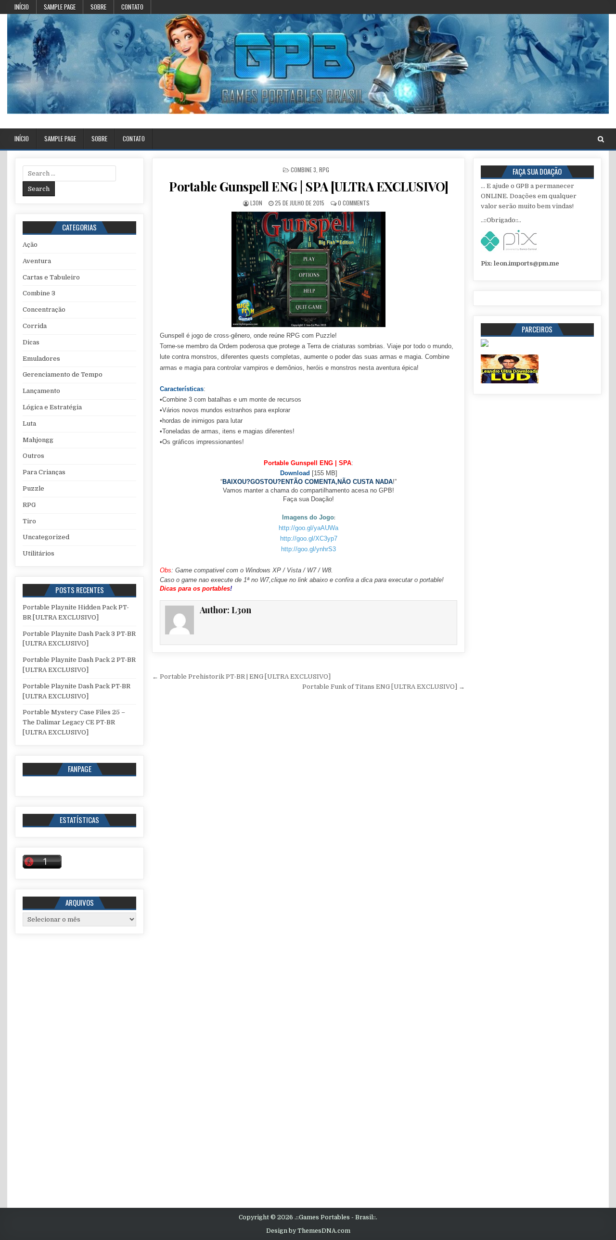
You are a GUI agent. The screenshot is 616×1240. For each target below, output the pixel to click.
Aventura (37, 261)
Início (21, 7)
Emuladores (41, 358)
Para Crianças (44, 472)
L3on (256, 203)
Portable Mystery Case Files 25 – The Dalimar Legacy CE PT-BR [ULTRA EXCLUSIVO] (74, 722)
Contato (132, 7)
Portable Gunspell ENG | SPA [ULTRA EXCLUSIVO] (309, 186)
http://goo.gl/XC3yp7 (308, 538)
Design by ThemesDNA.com (308, 1230)
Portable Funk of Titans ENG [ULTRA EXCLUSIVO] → (383, 686)
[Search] (601, 139)
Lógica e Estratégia (52, 407)
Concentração (44, 309)
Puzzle (33, 488)
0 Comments (354, 203)
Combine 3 (303, 169)
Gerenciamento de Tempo (63, 374)
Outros (33, 455)
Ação (30, 244)
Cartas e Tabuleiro (51, 277)
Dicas (31, 342)
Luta (29, 423)
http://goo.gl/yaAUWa (308, 527)
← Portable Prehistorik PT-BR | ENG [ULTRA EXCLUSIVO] (241, 676)
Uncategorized (46, 537)
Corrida (35, 325)
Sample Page (60, 7)
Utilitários (38, 553)
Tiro (29, 521)
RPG (324, 169)
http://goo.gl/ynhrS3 (308, 549)
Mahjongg (38, 439)
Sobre (98, 7)
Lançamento (41, 390)
